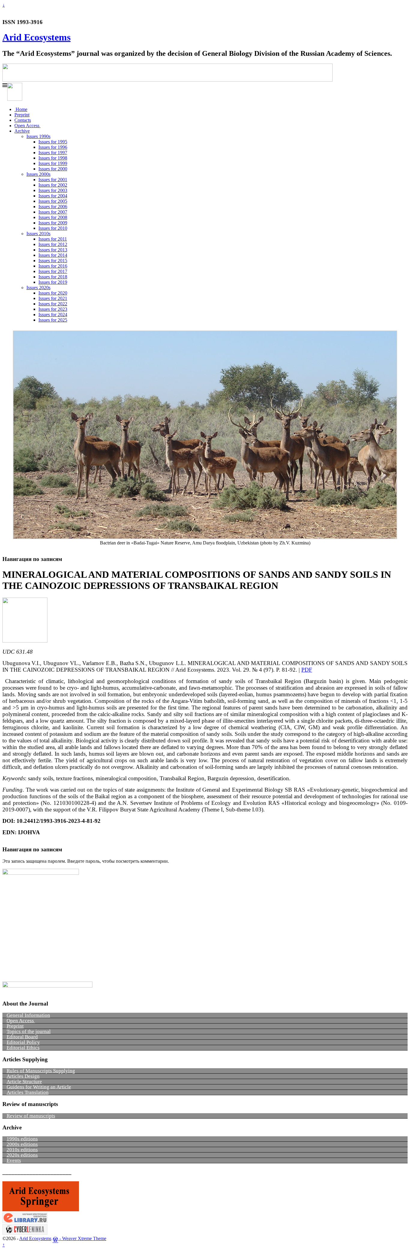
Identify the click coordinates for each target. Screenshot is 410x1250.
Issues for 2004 (52, 195)
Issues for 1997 (52, 152)
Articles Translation (28, 1092)
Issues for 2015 (52, 260)
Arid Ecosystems (36, 37)
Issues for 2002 (52, 184)
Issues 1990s (38, 136)
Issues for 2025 (52, 319)
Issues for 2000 (52, 168)
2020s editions (22, 1155)
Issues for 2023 (52, 309)
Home (20, 109)
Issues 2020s (38, 287)
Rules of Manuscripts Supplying (41, 1071)
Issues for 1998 (52, 157)
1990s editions (22, 1139)
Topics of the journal (29, 1031)
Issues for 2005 (52, 201)
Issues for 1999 (52, 163)
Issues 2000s (38, 174)
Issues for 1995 (52, 141)
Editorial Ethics (23, 1048)
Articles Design (23, 1076)
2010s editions (22, 1150)
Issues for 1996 (52, 147)
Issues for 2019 (52, 282)
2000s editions (22, 1144)
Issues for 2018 (52, 276)
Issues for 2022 (52, 303)
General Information (28, 1015)
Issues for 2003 (52, 190)
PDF (306, 670)
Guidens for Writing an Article (39, 1087)
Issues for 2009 (52, 222)
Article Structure (24, 1081)
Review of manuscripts (31, 1116)
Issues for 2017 (52, 271)
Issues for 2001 (52, 179)
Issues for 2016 (52, 265)
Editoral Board (22, 1037)
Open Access (27, 125)
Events (14, 1160)
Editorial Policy (23, 1042)
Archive (22, 130)
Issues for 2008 (52, 217)
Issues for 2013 (52, 249)
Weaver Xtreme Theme (84, 1238)
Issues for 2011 (52, 238)
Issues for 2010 (52, 228)
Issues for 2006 (52, 206)
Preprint (21, 114)
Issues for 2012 (52, 244)
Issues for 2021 (52, 298)
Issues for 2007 (52, 211)
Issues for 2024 (52, 314)
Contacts (22, 120)
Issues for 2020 (52, 292)
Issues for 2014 (52, 255)
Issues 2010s (38, 233)
